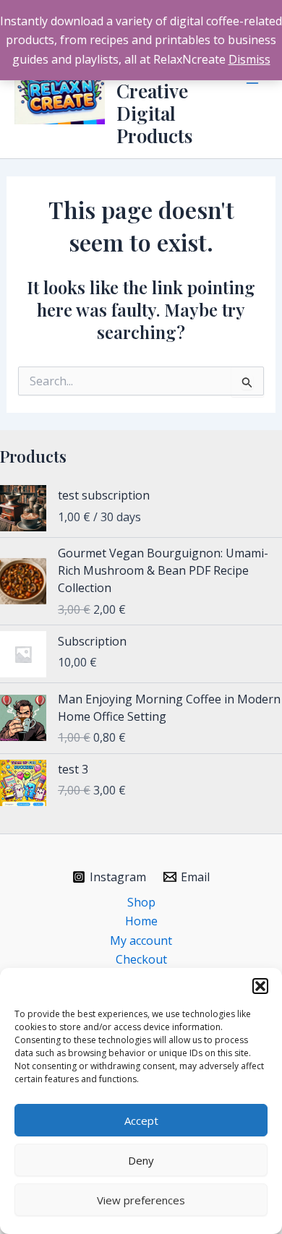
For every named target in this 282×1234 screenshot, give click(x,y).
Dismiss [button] (249, 59)
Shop (141, 902)
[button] (260, 986)
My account (141, 940)
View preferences (141, 1200)
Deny (141, 1160)
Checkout (141, 959)
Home (141, 921)
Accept (141, 1120)
